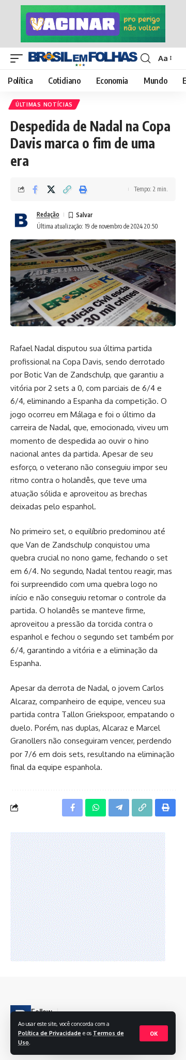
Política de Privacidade (49, 1032)
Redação (48, 214)
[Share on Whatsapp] (95, 807)
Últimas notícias (44, 104)
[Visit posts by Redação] (21, 220)
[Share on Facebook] (35, 189)
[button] (154, 1033)
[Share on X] (51, 189)
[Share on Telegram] (119, 807)
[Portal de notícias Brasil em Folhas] (83, 58)
